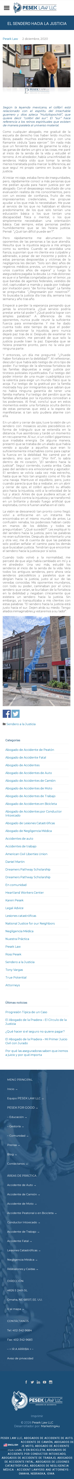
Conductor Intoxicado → (23, 1222)
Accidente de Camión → (23, 1194)
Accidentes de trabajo (20, 846)
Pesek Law (10, 39)
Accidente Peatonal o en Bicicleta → (32, 1213)
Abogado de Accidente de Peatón (29, 750)
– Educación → (17, 1117)
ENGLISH (12, 1444)
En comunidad (16, 885)
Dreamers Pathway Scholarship (27, 869)
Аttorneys (12, 985)
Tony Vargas (14, 970)
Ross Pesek (13, 954)
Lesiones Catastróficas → (24, 1250)
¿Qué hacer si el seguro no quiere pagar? (35, 1031)
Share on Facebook (7, 714)
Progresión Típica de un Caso (26, 1012)
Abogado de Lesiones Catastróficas (30, 823)
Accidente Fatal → (19, 1241)
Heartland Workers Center (24, 892)
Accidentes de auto (19, 838)
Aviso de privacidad (20, 1358)
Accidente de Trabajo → (23, 1231)
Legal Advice (14, 908)
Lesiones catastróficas (20, 916)
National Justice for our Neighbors (30, 923)
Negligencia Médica (19, 931)
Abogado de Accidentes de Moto (28, 788)
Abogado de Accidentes (22, 765)
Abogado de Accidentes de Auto (28, 773)
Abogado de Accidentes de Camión (30, 780)
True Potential (16, 977)
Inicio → (12, 1089)
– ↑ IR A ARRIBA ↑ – (20, 1349)
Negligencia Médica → (22, 1259)
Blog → (12, 1154)
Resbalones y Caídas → (22, 1269)
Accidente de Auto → (21, 1185)
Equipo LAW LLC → (25, 1098)
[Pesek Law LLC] (35, 7)
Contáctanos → (17, 1163)
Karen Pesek (14, 900)
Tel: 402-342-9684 (19, 1330)
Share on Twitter (15, 714)
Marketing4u (50, 1426)
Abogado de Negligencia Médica (28, 831)
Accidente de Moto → (22, 1203)
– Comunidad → (18, 1135)
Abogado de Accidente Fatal (25, 757)
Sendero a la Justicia (21, 724)
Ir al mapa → (15, 1309)
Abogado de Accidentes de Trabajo (30, 796)
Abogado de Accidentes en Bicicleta (31, 804)
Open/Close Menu (6, 10)
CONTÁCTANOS (18, 1321)
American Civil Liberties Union (26, 854)
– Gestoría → (15, 1126)
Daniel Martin (15, 861)
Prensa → (13, 1145)
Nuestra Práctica (17, 939)
